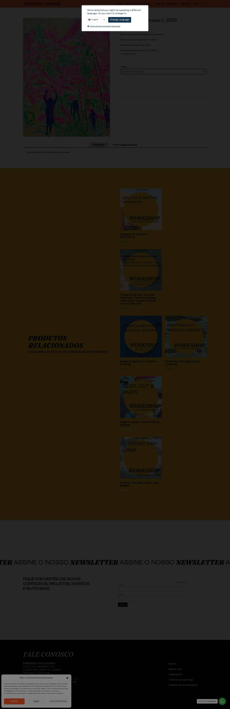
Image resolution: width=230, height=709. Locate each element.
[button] (67, 678)
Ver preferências (58, 701)
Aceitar (14, 701)
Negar (36, 701)
